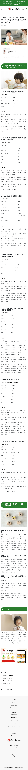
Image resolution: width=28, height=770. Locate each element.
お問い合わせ (14, 735)
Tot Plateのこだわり (14, 748)
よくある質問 (14, 714)
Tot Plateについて (14, 703)
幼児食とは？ (14, 705)
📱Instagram (14, 717)
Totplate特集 (6, 683)
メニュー (14, 710)
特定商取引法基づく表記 (14, 726)
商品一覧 (14, 712)
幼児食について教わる (8, 675)
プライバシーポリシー (14, 724)
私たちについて (14, 707)
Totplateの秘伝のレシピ (9, 678)
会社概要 (14, 733)
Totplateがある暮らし (8, 680)
